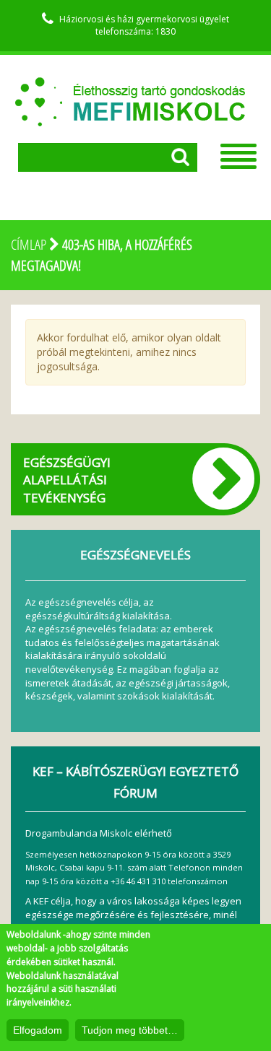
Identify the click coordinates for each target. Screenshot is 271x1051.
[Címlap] (130, 94)
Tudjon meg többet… (130, 1030)
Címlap (28, 244)
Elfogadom (37, 1030)
